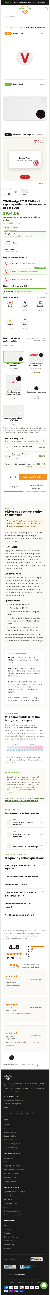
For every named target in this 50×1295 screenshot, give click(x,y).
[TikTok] (22, 1113)
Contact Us (8, 1158)
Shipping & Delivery (12, 1166)
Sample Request (10, 1177)
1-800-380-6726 (38, 2)
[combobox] (25, 16)
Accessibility (9, 1245)
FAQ (5, 1162)
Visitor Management (12, 1144)
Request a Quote (11, 1199)
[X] (27, 1113)
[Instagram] (6, 1113)
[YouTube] (17, 1113)
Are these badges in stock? (19, 915)
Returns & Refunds (11, 1173)
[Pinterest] (33, 1113)
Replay (41, 183)
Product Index (9, 1241)
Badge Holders (10, 1132)
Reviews (7, 1248)
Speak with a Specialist (36, 486)
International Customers (14, 1170)
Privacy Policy (9, 1233)
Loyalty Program (10, 1203)
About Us (7, 1229)
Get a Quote (14, 486)
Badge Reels (9, 1128)
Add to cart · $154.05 (33, 477)
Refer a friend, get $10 (13, 1215)
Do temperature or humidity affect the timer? (20, 894)
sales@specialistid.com (13, 1100)
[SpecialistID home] (25, 1077)
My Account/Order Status (14, 1192)
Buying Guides (10, 1181)
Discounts (8, 1207)
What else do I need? (16, 884)
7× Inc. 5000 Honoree (15, 1274)
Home (5, 27)
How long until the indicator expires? (20, 867)
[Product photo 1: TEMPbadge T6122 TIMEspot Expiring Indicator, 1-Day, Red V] (16, 192)
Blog (5, 1225)
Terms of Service (11, 1237)
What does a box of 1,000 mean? (18, 905)
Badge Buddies (10, 1136)
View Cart (8, 1195)
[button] (4, 9)
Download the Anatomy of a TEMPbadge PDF (25, 799)
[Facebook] (11, 1113)
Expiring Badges (16, 27)
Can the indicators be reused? (21, 876)
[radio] (36, 946)
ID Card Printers (10, 1140)
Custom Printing (10, 1147)
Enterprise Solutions (12, 1211)
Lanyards (8, 1124)
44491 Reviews (16, 958)
